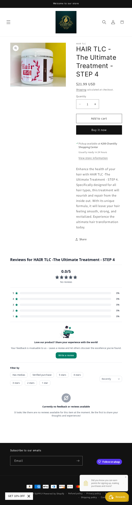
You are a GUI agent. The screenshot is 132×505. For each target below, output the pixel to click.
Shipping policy (89, 497)
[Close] (29, 496)
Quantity (81, 96)
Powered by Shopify (53, 493)
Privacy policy (93, 493)
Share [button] (83, 239)
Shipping (81, 89)
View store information (93, 158)
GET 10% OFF (16, 496)
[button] (8, 22)
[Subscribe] (78, 460)
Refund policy (75, 493)
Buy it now (99, 130)
